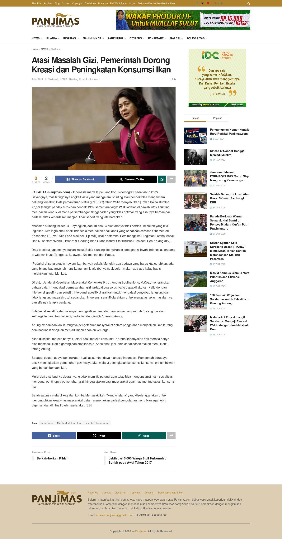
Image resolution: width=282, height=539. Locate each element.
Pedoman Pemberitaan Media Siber (156, 3)
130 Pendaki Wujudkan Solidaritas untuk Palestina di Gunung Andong (229, 299)
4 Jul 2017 (37, 79)
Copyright (77, 3)
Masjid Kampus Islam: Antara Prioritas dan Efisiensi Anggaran (229, 277)
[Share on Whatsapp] (162, 179)
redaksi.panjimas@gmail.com (114, 515)
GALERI (175, 38)
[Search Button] (248, 3)
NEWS (36, 38)
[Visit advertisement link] (183, 20)
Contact (66, 3)
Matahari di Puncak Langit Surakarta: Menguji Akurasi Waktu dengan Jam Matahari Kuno (229, 323)
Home (132, 3)
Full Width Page (118, 3)
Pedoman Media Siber (170, 492)
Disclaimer (90, 3)
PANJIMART (156, 38)
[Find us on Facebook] (198, 3)
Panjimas (140, 531)
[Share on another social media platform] (171, 179)
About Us (36, 3)
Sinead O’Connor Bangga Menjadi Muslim (227, 153)
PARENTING (115, 38)
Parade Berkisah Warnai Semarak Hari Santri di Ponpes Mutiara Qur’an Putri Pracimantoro (229, 222)
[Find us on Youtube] (208, 3)
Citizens (135, 38)
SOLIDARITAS (195, 38)
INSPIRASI (70, 38)
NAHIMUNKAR (92, 38)
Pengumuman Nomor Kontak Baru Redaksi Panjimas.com (229, 131)
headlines (47, 423)
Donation (103, 3)
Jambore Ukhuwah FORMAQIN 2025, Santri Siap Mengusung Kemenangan (229, 176)
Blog (57, 3)
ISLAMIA (51, 38)
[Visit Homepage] (56, 20)
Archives (48, 3)
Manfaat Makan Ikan (69, 423)
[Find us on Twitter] (202, 3)
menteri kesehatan (97, 423)
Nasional (55, 49)
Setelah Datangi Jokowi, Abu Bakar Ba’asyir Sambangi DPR (229, 198)
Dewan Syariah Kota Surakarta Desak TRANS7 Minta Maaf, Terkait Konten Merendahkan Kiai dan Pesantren (228, 250)
